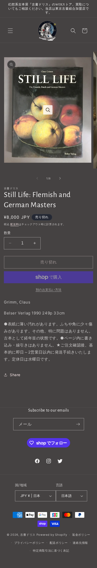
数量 (7, 233)
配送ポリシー (59, 543)
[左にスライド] (37, 178)
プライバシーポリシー (29, 543)
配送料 (14, 224)
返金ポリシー (81, 535)
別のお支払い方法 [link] (49, 290)
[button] (10, 30)
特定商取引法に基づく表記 (51, 550)
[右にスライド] (60, 178)
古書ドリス (27, 535)
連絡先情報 (80, 543)
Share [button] (15, 375)
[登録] (78, 424)
